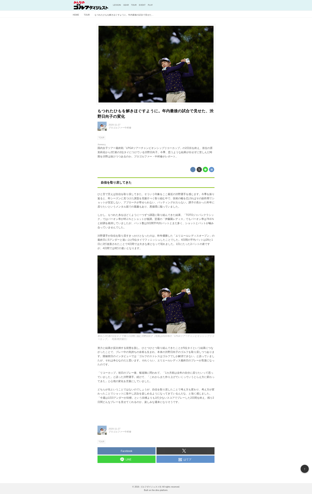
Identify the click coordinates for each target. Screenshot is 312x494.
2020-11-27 (114, 124)
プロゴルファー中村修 (120, 127)
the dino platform (160, 490)
